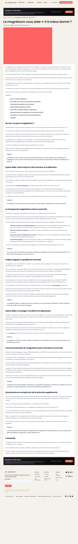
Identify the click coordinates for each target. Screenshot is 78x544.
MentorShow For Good (47, 479)
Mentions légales (19, 496)
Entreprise (46, 476)
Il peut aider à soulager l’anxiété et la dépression (23, 109)
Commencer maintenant (66, 2)
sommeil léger (56, 285)
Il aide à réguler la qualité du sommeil (20, 107)
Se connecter (54, 2)
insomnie (12, 333)
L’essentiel (13, 117)
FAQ (56, 480)
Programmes (30, 2)
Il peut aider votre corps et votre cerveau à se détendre (25, 101)
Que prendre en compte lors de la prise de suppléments (25, 115)
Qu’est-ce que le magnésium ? (18, 99)
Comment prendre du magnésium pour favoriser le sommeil (26, 112)
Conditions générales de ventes (44, 496)
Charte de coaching (56, 496)
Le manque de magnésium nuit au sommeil (22, 104)
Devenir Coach (59, 477)
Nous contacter (58, 475)
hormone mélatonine (22, 185)
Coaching (39, 2)
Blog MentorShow (37, 479)
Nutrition (10, 17)
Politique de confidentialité (30, 496)
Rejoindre (69, 11)
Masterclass (21, 2)
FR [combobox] (46, 2)
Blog (4, 17)
